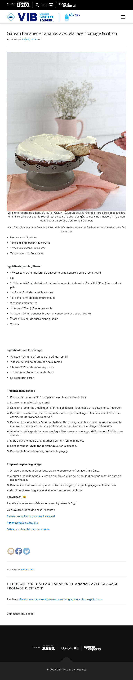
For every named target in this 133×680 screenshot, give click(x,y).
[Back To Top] (66, 661)
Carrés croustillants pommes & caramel (31, 516)
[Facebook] (108, 5)
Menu (123, 17)
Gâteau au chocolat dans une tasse (29, 529)
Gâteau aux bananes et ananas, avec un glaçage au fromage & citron (61, 599)
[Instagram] (58, 635)
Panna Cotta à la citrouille (22, 523)
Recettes (27, 569)
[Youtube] (75, 635)
